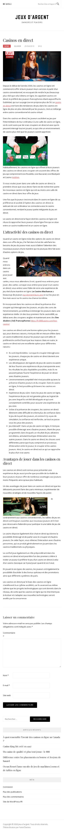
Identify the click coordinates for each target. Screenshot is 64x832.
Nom (6, 675)
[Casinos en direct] (32, 66)
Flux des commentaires (13, 796)
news (6, 46)
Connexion (8, 787)
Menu (9, 4)
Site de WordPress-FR (12, 801)
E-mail (6, 685)
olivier (17, 46)
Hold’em (15, 177)
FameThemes (25, 827)
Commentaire (8, 634)
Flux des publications (12, 791)
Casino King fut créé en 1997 (17, 746)
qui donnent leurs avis (33, 294)
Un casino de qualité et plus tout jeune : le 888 (26, 751)
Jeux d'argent (32, 17)
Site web (7, 695)
